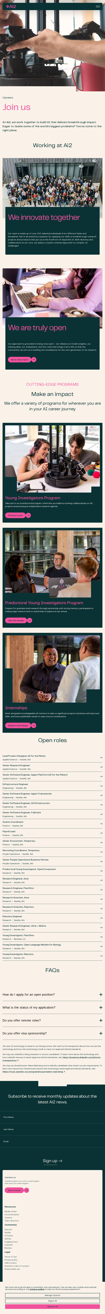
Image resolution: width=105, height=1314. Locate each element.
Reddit (8, 1233)
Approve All (52, 1307)
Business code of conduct (17, 1266)
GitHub (8, 1239)
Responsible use (12, 1269)
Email (5, 1142)
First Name (8, 1117)
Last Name (8, 1129)
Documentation (12, 1215)
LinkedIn (9, 1245)
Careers (8, 1218)
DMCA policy (11, 1263)
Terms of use (11, 1257)
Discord (8, 1230)
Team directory (12, 1221)
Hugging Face (11, 1242)
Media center (11, 1212)
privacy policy (37, 1289)
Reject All (52, 1301)
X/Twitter (9, 1236)
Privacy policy (11, 1260)
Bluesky (8, 1248)
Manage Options (52, 1295)
